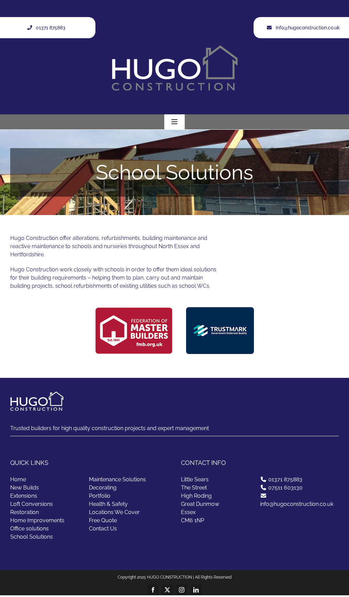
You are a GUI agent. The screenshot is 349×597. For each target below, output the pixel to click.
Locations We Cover (114, 512)
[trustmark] (220, 310)
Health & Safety (108, 504)
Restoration (24, 512)
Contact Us (103, 528)
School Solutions (31, 537)
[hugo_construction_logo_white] (175, 47)
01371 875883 (285, 479)
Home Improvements (37, 520)
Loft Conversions (31, 504)
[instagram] (181, 589)
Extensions (23, 496)
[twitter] (167, 589)
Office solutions (29, 528)
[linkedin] (196, 589)
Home (18, 479)
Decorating (103, 487)
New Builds (24, 487)
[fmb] (133, 310)
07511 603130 (285, 487)
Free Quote (103, 520)
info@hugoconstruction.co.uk (296, 504)
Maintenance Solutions (117, 479)
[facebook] (153, 589)
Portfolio (99, 496)
